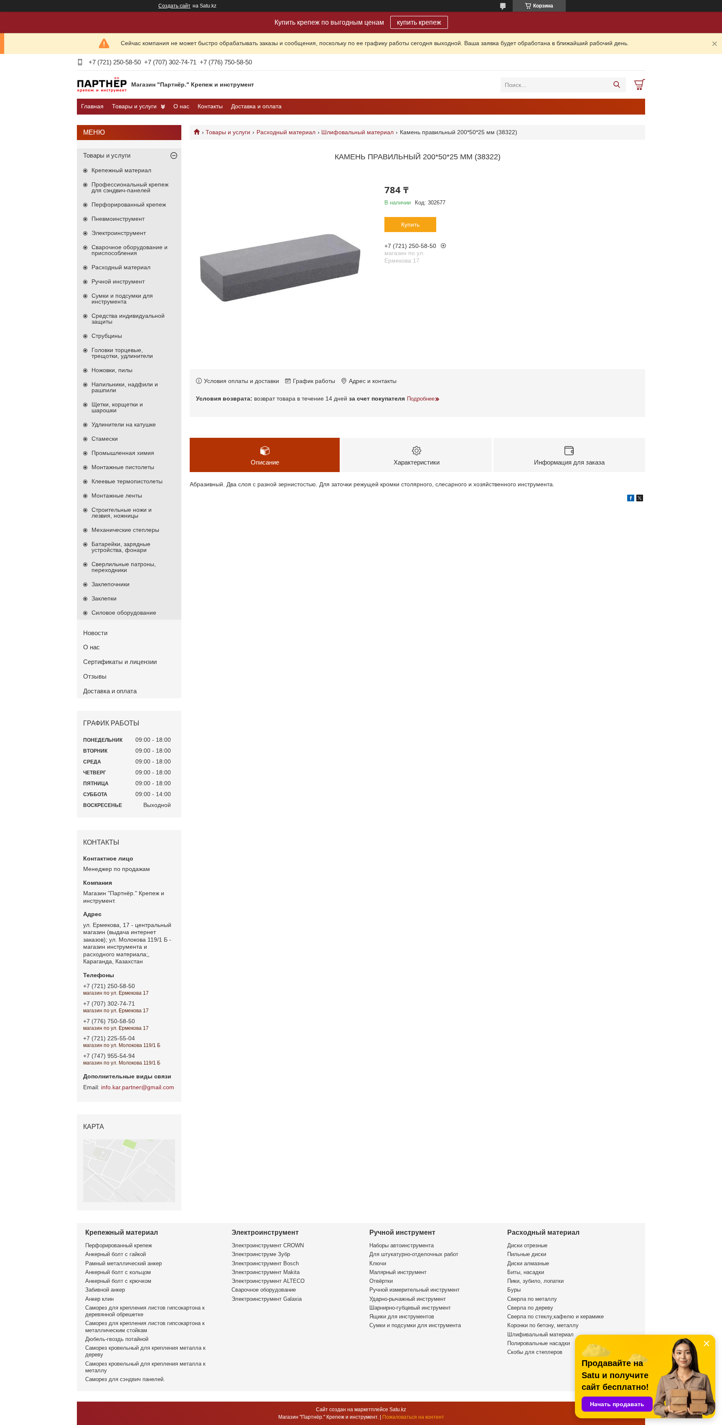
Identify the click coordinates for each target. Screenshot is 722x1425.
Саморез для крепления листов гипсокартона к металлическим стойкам (145, 1326)
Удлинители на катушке (124, 424)
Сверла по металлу (532, 1299)
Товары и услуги (134, 106)
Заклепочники (111, 584)
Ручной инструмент (118, 281)
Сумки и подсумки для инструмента (122, 298)
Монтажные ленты (117, 495)
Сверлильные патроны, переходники (124, 567)
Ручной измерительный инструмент (414, 1290)
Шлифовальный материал (357, 132)
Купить (410, 224)
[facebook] (630, 499)
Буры (514, 1290)
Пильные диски (526, 1254)
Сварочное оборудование (263, 1290)
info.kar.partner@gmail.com (137, 1087)
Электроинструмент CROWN (267, 1245)
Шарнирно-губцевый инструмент (410, 1308)
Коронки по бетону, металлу (543, 1325)
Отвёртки (381, 1281)
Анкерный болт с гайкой (115, 1254)
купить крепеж (419, 22)
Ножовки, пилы (112, 370)
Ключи (377, 1263)
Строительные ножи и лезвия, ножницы (122, 512)
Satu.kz (397, 1409)
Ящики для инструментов (401, 1316)
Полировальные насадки (538, 1343)
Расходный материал (286, 132)
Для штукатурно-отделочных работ (413, 1254)
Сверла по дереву (530, 1308)
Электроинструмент (119, 233)
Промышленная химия (123, 452)
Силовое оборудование (124, 612)
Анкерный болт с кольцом (118, 1272)
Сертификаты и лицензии (120, 661)
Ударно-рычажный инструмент (407, 1299)
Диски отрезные (527, 1245)
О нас (181, 106)
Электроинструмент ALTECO (268, 1281)
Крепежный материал (121, 170)
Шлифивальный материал (540, 1334)
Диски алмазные (528, 1263)
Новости (95, 632)
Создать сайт (174, 6)
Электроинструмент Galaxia (266, 1299)
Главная (92, 106)
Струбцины (107, 335)
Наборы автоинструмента (401, 1245)
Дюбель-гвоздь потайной (116, 1339)
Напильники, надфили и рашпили (125, 387)
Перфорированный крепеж (129, 204)
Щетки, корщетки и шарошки (117, 407)
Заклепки (104, 598)
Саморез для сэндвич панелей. (125, 1379)
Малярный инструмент (398, 1272)
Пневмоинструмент (118, 218)
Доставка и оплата (256, 106)
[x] (639, 499)
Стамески (105, 438)
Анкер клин (99, 1299)
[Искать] (616, 84)
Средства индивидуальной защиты (128, 318)
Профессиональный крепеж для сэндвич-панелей (130, 187)
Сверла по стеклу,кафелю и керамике (555, 1316)
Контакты (210, 106)
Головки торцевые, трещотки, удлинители (122, 353)
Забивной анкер (105, 1290)
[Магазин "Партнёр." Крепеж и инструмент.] (102, 84)
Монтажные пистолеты (123, 467)
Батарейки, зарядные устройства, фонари (121, 547)
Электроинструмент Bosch (265, 1263)
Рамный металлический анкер (123, 1263)
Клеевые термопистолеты (127, 481)
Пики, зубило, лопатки (535, 1281)
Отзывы (95, 676)
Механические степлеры (125, 529)
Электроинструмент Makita (265, 1272)
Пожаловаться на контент (413, 1417)
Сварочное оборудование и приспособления (130, 250)
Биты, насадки (525, 1272)
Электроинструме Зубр (260, 1254)
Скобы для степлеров (534, 1352)
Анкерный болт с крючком (118, 1281)
